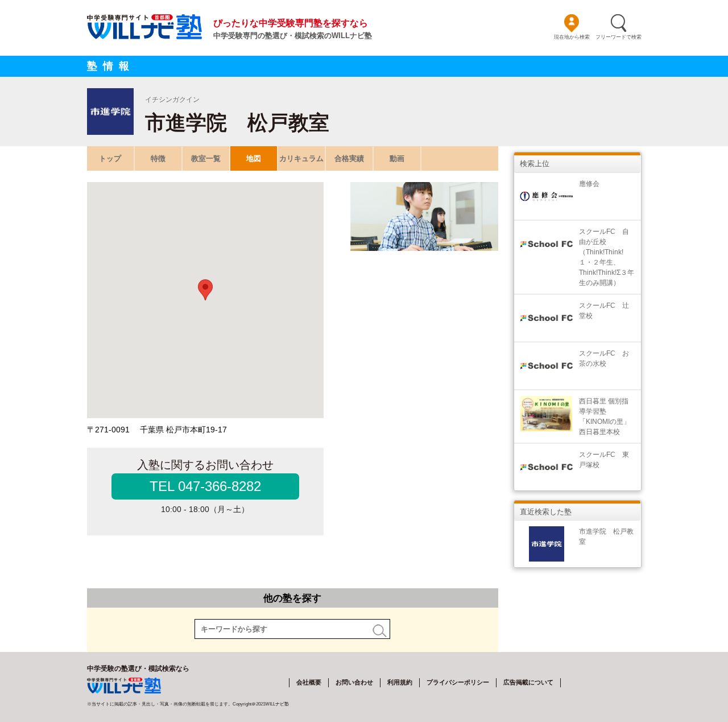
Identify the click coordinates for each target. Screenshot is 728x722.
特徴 (158, 158)
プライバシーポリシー (458, 682)
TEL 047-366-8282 (205, 486)
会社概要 (308, 682)
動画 (397, 158)
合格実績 (349, 158)
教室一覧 (206, 158)
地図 (253, 158)
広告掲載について (528, 682)
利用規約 (399, 682)
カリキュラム (301, 158)
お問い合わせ (354, 682)
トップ (110, 158)
